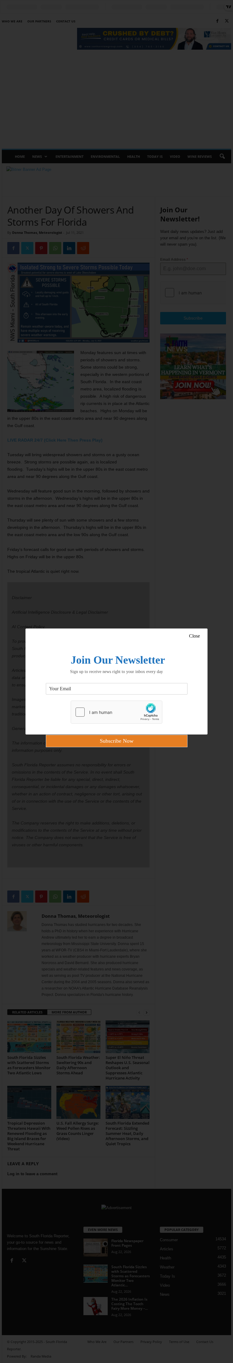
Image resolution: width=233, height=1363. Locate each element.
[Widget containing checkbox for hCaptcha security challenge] (116, 712)
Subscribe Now (116, 741)
